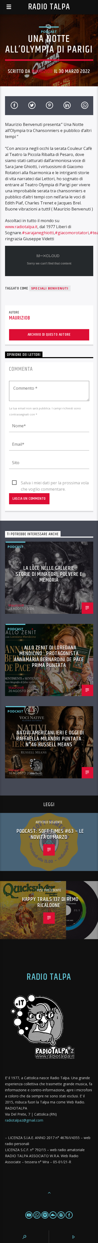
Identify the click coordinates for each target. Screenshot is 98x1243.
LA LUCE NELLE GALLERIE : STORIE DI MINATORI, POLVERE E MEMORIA (49, 574)
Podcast (49, 31)
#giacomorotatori (72, 232)
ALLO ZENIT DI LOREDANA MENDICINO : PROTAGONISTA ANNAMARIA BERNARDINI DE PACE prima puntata (49, 656)
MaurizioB (42, 71)
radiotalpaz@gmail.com (24, 1120)
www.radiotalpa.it (21, 226)
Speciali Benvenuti (50, 288)
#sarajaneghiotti (38, 232)
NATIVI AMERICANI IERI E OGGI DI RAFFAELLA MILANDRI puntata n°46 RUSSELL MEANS (50, 738)
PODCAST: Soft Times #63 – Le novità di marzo (50, 834)
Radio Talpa (49, 7)
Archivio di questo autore (49, 334)
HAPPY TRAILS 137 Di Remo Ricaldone (50, 902)
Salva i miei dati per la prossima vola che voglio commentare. (55, 483)
